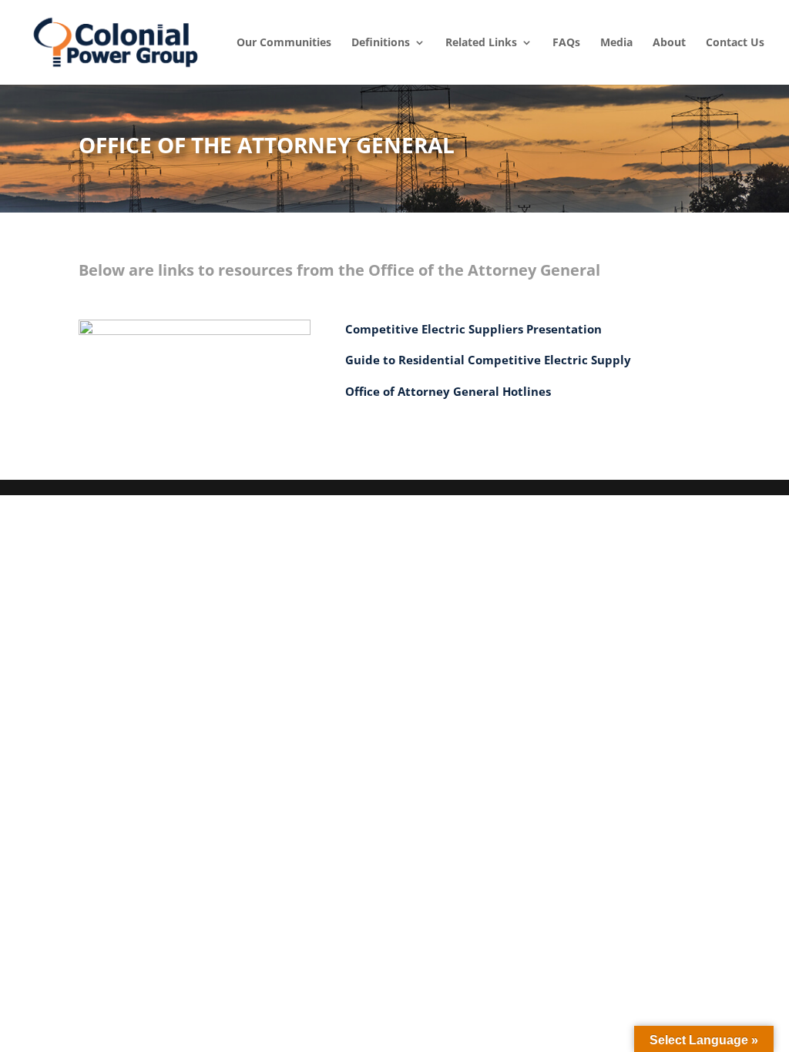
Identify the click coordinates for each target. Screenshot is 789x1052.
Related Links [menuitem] (481, 42)
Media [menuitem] (616, 42)
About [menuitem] (669, 42)
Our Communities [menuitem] (284, 42)
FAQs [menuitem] (566, 42)
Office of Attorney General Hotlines (448, 391)
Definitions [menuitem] (380, 42)
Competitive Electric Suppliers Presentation (473, 329)
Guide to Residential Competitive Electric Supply (489, 359)
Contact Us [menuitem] (735, 42)
